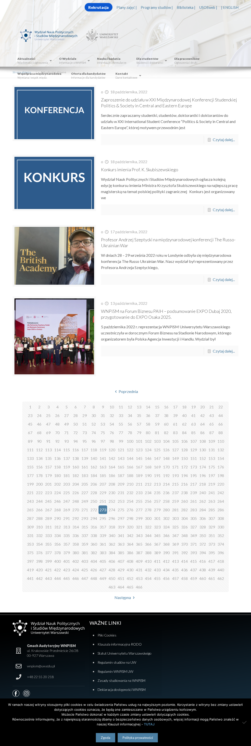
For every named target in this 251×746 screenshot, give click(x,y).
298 (130, 518)
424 (75, 569)
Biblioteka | (186, 7)
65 (211, 424)
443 (48, 578)
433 (157, 569)
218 (202, 484)
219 (211, 484)
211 (139, 484)
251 (103, 501)
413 (175, 561)
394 (202, 552)
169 (157, 467)
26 (57, 415)
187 (121, 475)
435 (175, 569)
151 (193, 458)
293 (84, 518)
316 (93, 527)
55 (121, 424)
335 (66, 535)
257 (157, 501)
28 (75, 415)
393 (193, 552)
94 (75, 441)
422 (57, 569)
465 (130, 587)
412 (166, 561)
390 (166, 552)
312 (57, 527)
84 (184, 432)
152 (202, 458)
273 (103, 509)
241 (211, 492)
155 (30, 467)
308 (220, 518)
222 (39, 492)
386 (130, 552)
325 (175, 527)
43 (211, 415)
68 (39, 432)
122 (130, 449)
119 (103, 449)
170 (166, 467)
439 (211, 569)
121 (121, 449)
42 (202, 415)
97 (102, 441)
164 (112, 467)
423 (66, 569)
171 (175, 467)
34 (130, 415)
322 (148, 527)
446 (75, 578)
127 (175, 449)
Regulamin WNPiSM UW (115, 671)
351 (211, 535)
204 (75, 484)
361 (103, 544)
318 (112, 527)
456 (166, 578)
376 (39, 552)
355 (48, 544)
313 (66, 527)
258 (166, 501)
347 (175, 535)
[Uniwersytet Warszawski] (101, 35)
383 (103, 552)
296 (112, 518)
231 (121, 492)
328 (202, 527)
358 (75, 544)
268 (57, 509)
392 (184, 552)
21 (211, 406)
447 (84, 578)
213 (157, 484)
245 (48, 501)
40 (184, 415)
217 (193, 484)
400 (57, 561)
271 (84, 509)
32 (112, 415)
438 (202, 569)
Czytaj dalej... (224, 139)
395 (211, 552)
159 (66, 467)
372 (202, 544)
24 (39, 415)
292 (75, 518)
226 (75, 492)
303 (175, 518)
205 (84, 484)
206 (93, 484)
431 (139, 569)
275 (121, 509)
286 (220, 509)
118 (93, 449)
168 (148, 467)
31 (102, 415)
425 (84, 569)
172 (184, 467)
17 (175, 406)
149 (175, 458)
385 (121, 552)
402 (75, 561)
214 (166, 484)
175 (211, 467)
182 (75, 475)
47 (48, 424)
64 (202, 424)
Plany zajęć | (126, 7)
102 (148, 441)
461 (211, 578)
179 (48, 475)
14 (148, 406)
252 (112, 501)
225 (66, 492)
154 (220, 458)
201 (48, 484)
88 (220, 432)
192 (166, 475)
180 (57, 475)
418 (220, 561)
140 (93, 458)
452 (130, 578)
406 (112, 561)
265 (30, 509)
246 (57, 501)
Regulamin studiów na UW (117, 662)
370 (184, 544)
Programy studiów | (157, 7)
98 (112, 441)
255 (139, 501)
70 (57, 432)
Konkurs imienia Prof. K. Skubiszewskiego (139, 169)
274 (112, 509)
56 (130, 424)
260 (184, 501)
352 (220, 535)
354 (39, 544)
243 (30, 501)
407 (121, 561)
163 (103, 467)
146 (148, 458)
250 (93, 501)
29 (84, 415)
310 (39, 527)
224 (57, 492)
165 (121, 467)
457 (175, 578)
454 (148, 578)
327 (193, 527)
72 (75, 432)
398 (39, 561)
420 (39, 569)
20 (202, 406)
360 (93, 544)
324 (166, 527)
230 (112, 492)
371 (193, 544)
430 (130, 569)
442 (39, 578)
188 (130, 475)
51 (84, 424)
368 (166, 544)
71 (66, 432)
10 (112, 406)
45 (30, 424)
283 (193, 509)
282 (184, 509)
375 (30, 552)
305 (193, 518)
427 (103, 569)
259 (175, 501)
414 (184, 561)
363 (121, 544)
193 (175, 475)
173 (193, 467)
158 (57, 467)
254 (130, 501)
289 (48, 518)
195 (193, 475)
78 (130, 432)
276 (130, 509)
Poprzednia (128, 391)
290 (57, 518)
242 (220, 492)
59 (157, 424)
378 (57, 552)
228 (93, 492)
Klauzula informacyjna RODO (120, 644)
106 (184, 441)
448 (93, 578)
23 (30, 415)
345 (157, 535)
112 (39, 449)
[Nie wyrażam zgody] (244, 722)
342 (130, 535)
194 (184, 475)
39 (175, 415)
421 (48, 569)
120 (112, 449)
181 (66, 475)
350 (202, 535)
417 (211, 561)
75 (102, 432)
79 (139, 432)
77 (121, 432)
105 (175, 441)
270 (75, 509)
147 (157, 458)
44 (220, 415)
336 (75, 535)
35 (139, 415)
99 (121, 441)
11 (121, 406)
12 (130, 406)
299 (139, 518)
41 (193, 415)
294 (93, 518)
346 (166, 535)
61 (175, 424)
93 (66, 441)
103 (157, 441)
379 (66, 552)
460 (202, 578)
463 (112, 587)
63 (193, 424)
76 (112, 432)
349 (193, 535)
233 (139, 492)
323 (157, 527)
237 (175, 492)
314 (75, 527)
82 (166, 432)
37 (157, 415)
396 (220, 552)
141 (103, 458)
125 (157, 449)
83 (175, 432)
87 (211, 432)
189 (139, 475)
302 (166, 518)
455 (157, 578)
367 (157, 544)
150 (184, 458)
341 (121, 535)
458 (184, 578)
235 (157, 492)
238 (184, 492)
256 (148, 501)
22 (220, 406)
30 (93, 415)
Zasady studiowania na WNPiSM (121, 680)
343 (139, 535)
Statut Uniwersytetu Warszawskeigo (124, 653)
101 (139, 441)
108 (202, 441)
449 (103, 578)
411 (157, 561)
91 (48, 441)
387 (139, 552)
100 (130, 441)
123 (139, 449)
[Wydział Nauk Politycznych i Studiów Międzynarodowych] (52, 35)
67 (30, 432)
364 (130, 544)
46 (39, 424)
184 (93, 475)
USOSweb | (208, 7)
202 (57, 484)
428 (112, 569)
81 (157, 432)
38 (166, 415)
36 (148, 415)
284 (202, 509)
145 (139, 458)
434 (166, 569)
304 (184, 518)
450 (112, 578)
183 (84, 475)
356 (57, 544)
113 (48, 449)
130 (202, 449)
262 (202, 501)
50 (75, 424)
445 (66, 578)
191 (157, 475)
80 (148, 432)
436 (184, 569)
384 (112, 552)
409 (139, 561)
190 (148, 475)
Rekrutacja (98, 7)
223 (48, 492)
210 (130, 484)
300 (148, 518)
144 (130, 458)
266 (39, 509)
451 (121, 578)
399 (48, 561)
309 (30, 527)
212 (148, 484)
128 (184, 449)
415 (193, 561)
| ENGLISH (229, 7)
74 (93, 432)
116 (75, 449)
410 (148, 561)
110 (220, 441)
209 (121, 484)
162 (93, 467)
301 (157, 518)
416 (202, 561)
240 (202, 492)
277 (139, 509)
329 (211, 527)
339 (103, 535)
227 (84, 492)
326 (184, 527)
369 (175, 544)
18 (184, 406)
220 (220, 484)
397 (30, 561)
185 (103, 475)
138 (75, 458)
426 (93, 569)
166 (130, 467)
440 (220, 569)
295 (103, 518)
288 (39, 518)
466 (139, 587)
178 (39, 475)
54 (112, 424)
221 (30, 492)
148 (166, 458)
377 (48, 552)
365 (139, 544)
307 (211, 518)
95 (84, 441)
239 (193, 492)
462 (220, 578)
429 (121, 569)
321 (139, 527)
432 (148, 569)
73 (84, 432)
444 (57, 578)
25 (48, 415)
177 (30, 475)
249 (84, 501)
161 (84, 467)
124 (148, 449)
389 (157, 552)
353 (30, 544)
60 (166, 424)
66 (220, 424)
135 (48, 458)
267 (48, 509)
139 (84, 458)
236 (166, 492)
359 (84, 544)
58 (148, 424)
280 (166, 509)
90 (39, 441)
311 (48, 527)
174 (202, 467)
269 (66, 509)
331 (30, 535)
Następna (122, 597)
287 (30, 518)
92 (57, 441)
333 (48, 535)
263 (211, 501)
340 (112, 535)
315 (84, 527)
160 (75, 467)
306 (202, 518)
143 (121, 458)
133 (30, 458)
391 (175, 552)
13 (139, 406)
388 (148, 552)
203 (66, 484)
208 (112, 484)
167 (139, 467)
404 (93, 561)
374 (220, 544)
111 (30, 449)
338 (93, 535)
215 (175, 484)
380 (75, 552)
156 (39, 467)
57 (139, 424)
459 (193, 578)
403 (84, 561)
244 (39, 501)
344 (148, 535)
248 (75, 501)
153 (211, 458)
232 (130, 492)
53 (102, 424)
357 (66, 544)
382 (93, 552)
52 (93, 424)
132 (220, 449)
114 (57, 449)
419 (30, 569)
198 (220, 475)
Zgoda (105, 738)
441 (30, 578)
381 (84, 552)
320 (130, 527)
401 (66, 561)
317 (103, 527)
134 (39, 458)
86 (202, 432)
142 (112, 458)
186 (112, 475)
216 (184, 484)
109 (211, 441)
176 (220, 467)
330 (220, 527)
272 (93, 509)
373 (211, 544)
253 (121, 501)
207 (103, 484)
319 (121, 527)
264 (220, 501)
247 (66, 501)
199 (30, 484)
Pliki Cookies (107, 635)
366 (148, 544)
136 (57, 458)
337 (84, 535)
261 (193, 501)
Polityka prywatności (138, 738)
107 (193, 441)
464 (121, 587)
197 (211, 475)
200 (39, 484)
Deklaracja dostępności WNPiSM (122, 689)
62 (184, 424)
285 (211, 509)
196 (202, 475)
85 (193, 432)
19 (193, 406)
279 (157, 509)
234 (148, 492)
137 (66, 458)
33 (121, 415)
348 (184, 535)
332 (39, 535)
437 (193, 569)
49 (66, 424)
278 (148, 509)
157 (48, 467)
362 (112, 544)
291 (66, 518)
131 (211, 449)
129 (193, 449)
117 (84, 449)
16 (166, 406)
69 (48, 432)
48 (57, 424)
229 (103, 492)
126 (166, 449)
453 (139, 578)
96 (93, 441)
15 (157, 406)
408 (130, 561)
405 (103, 561)
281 (175, 509)
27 (66, 415)
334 (57, 535)
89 (30, 441)
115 (66, 449)
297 (121, 518)
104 (166, 441)
